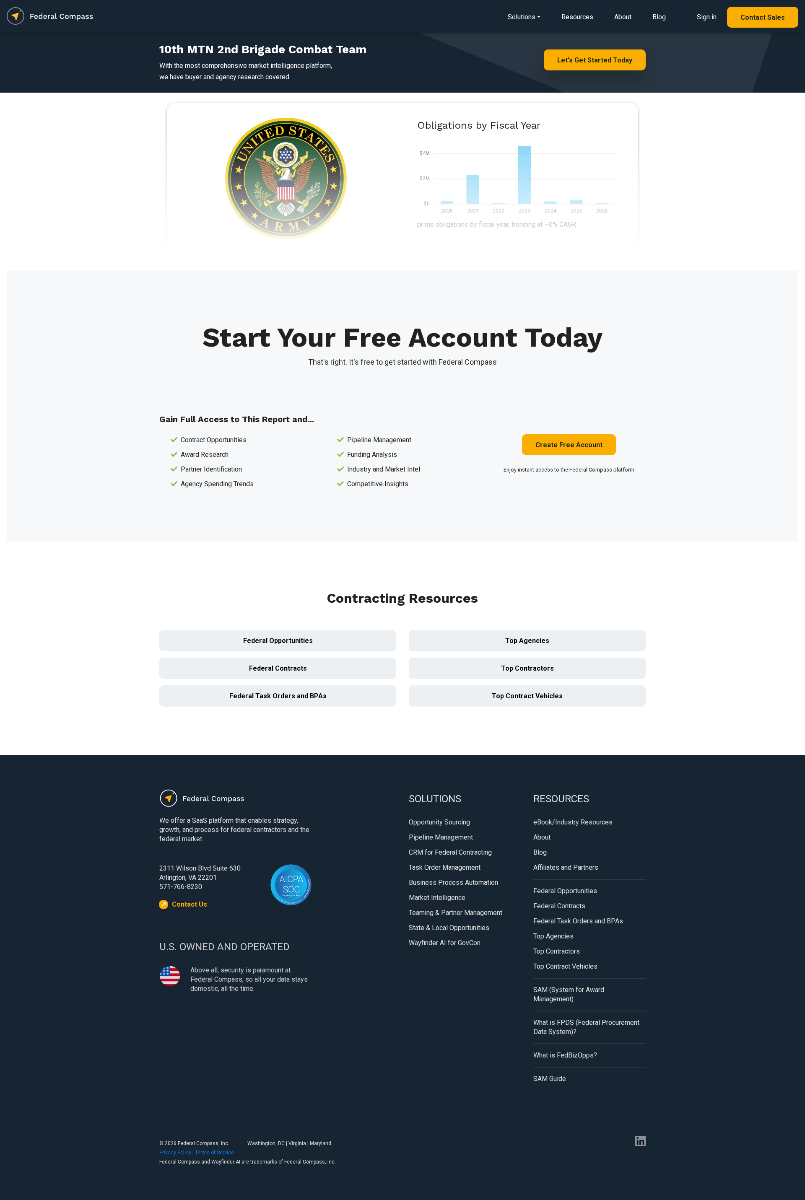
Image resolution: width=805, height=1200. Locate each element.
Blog (659, 17)
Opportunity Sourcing (439, 822)
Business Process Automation (453, 882)
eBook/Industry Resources (573, 822)
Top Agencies (527, 641)
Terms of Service (214, 1153)
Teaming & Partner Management (455, 913)
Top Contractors (527, 668)
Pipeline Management (441, 837)
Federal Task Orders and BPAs (278, 696)
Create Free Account (568, 445)
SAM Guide (549, 1079)
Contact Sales (762, 17)
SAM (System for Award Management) (568, 994)
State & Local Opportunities (449, 928)
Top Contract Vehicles (527, 696)
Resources (577, 17)
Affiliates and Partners (565, 867)
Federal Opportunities (278, 641)
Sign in (707, 17)
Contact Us (189, 904)
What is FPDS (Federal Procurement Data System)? (586, 1027)
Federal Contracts (278, 668)
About (622, 17)
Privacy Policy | (177, 1153)
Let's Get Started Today (594, 60)
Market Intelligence (437, 898)
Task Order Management (444, 867)
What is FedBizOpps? (565, 1055)
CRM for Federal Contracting (450, 852)
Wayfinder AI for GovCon (444, 943)
